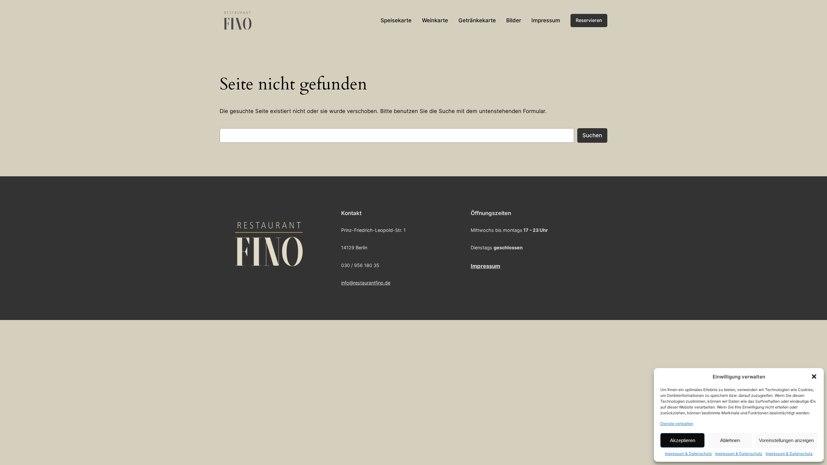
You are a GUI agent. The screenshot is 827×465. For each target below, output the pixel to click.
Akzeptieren (682, 440)
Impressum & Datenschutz (688, 453)
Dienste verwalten (676, 423)
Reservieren (589, 20)
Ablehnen (730, 440)
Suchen (592, 135)
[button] (814, 376)
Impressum (485, 266)
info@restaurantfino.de (365, 282)
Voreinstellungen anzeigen (786, 440)
